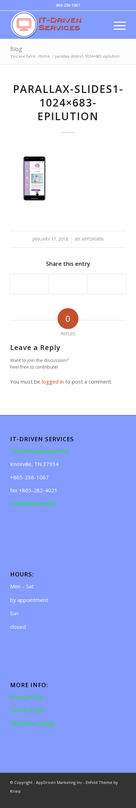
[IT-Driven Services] (56, 25)
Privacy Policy (26, 696)
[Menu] (116, 25)
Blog (16, 49)
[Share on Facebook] (29, 284)
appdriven (93, 239)
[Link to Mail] (120, 799)
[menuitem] (100, 25)
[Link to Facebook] (110, 799)
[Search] (100, 25)
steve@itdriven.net (33, 503)
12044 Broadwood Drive (40, 450)
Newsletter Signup (32, 723)
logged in (53, 381)
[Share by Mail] (107, 284)
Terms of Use (27, 710)
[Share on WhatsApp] (68, 284)
